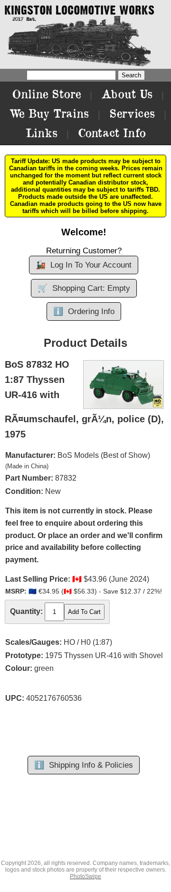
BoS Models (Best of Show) (103, 455)
